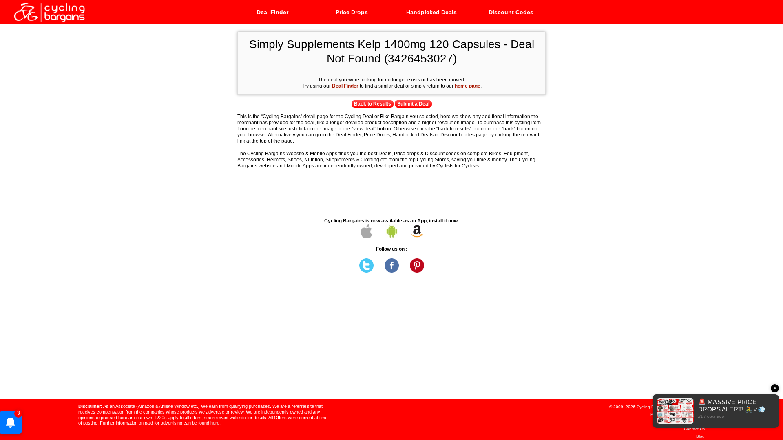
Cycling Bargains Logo (49, 12)
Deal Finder (272, 12)
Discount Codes (511, 12)
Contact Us (694, 429)
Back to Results (372, 104)
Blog (700, 436)
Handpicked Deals (431, 12)
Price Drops (352, 12)
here (214, 422)
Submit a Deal (413, 104)
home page (467, 86)
